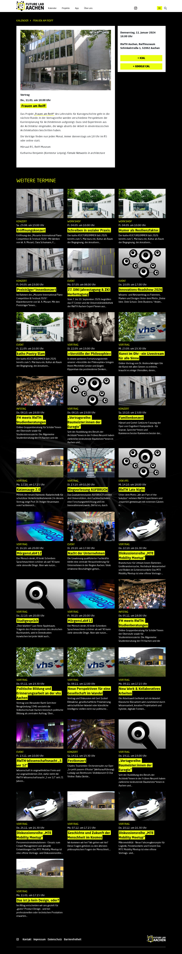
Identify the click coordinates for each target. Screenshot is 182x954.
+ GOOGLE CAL (141, 66)
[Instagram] (135, 8)
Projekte (66, 8)
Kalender (52, 8)
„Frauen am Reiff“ (44, 113)
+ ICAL (141, 57)
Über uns (88, 8)
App (77, 8)
